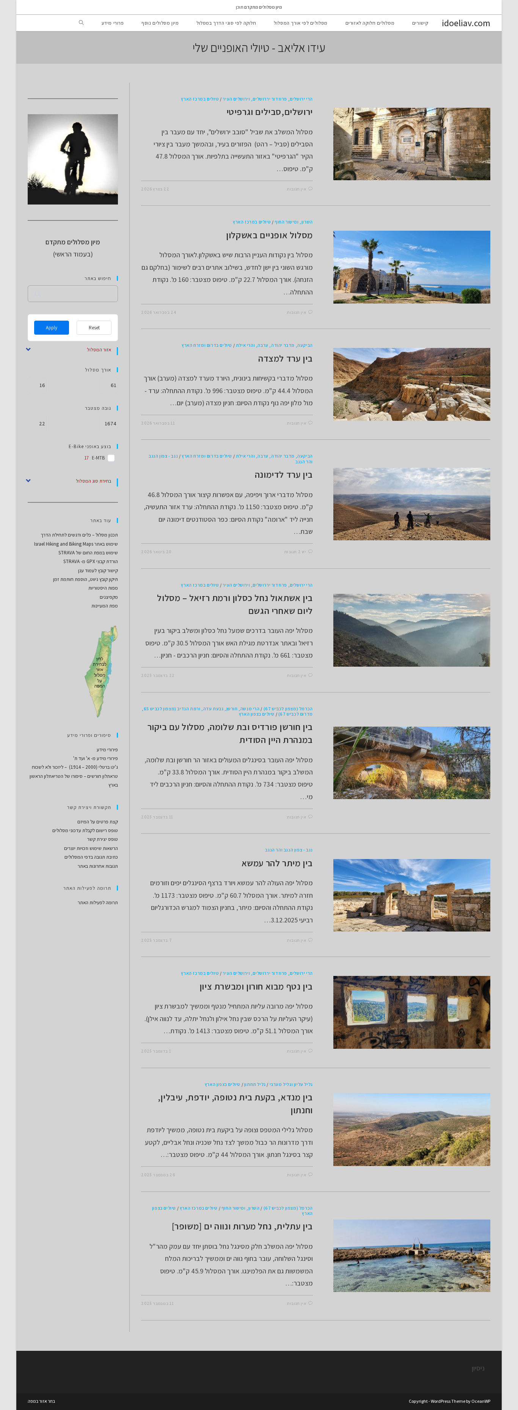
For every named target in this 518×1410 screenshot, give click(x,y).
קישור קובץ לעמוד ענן (98, 570)
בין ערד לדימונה (284, 474)
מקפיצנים (109, 597)
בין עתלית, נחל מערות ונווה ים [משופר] (242, 1226)
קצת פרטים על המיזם (97, 821)
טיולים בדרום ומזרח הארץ (207, 345)
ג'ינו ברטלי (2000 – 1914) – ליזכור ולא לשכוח (75, 767)
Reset (94, 327)
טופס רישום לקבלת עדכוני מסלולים (85, 830)
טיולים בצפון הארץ (257, 714)
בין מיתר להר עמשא (277, 863)
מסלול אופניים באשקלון (269, 235)
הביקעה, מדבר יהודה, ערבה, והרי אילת (274, 345)
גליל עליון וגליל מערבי (291, 1084)
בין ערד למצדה (285, 358)
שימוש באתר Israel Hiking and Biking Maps (76, 544)
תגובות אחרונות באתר (98, 866)
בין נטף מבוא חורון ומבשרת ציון (256, 986)
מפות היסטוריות (103, 588)
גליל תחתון (255, 1084)
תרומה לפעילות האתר (98, 902)
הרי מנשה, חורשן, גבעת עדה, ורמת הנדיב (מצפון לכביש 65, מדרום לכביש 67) (227, 711)
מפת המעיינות (104, 606)
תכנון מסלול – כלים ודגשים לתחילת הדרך (79, 535)
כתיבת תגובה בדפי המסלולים (91, 857)
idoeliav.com (466, 23)
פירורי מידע (107, 749)
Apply (51, 327)
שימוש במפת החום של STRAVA (88, 552)
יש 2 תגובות (295, 551)
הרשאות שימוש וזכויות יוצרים (91, 848)
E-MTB (98, 458)
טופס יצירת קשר (102, 839)
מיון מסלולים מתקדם (263, 7)
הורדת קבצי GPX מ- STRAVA (90, 561)
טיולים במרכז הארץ (200, 99)
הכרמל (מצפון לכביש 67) (288, 708)
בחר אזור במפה (41, 1401)
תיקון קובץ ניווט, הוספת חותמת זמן (85, 579)
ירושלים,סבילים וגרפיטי (269, 111)
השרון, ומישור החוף (294, 222)
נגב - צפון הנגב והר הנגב (288, 850)
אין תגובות (296, 189)
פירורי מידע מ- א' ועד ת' (95, 758)
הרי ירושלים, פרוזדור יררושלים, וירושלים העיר (267, 99)
